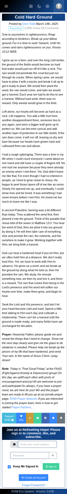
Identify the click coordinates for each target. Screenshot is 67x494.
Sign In (52, 466)
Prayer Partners (21, 407)
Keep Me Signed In (25, 466)
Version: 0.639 (45, 491)
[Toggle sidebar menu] (6, 6)
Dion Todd (28, 23)
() (21, 419)
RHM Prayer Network (23, 398)
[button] (31, 6)
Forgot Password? (33, 485)
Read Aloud (16, 28)
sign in (16, 433)
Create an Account (35, 477)
